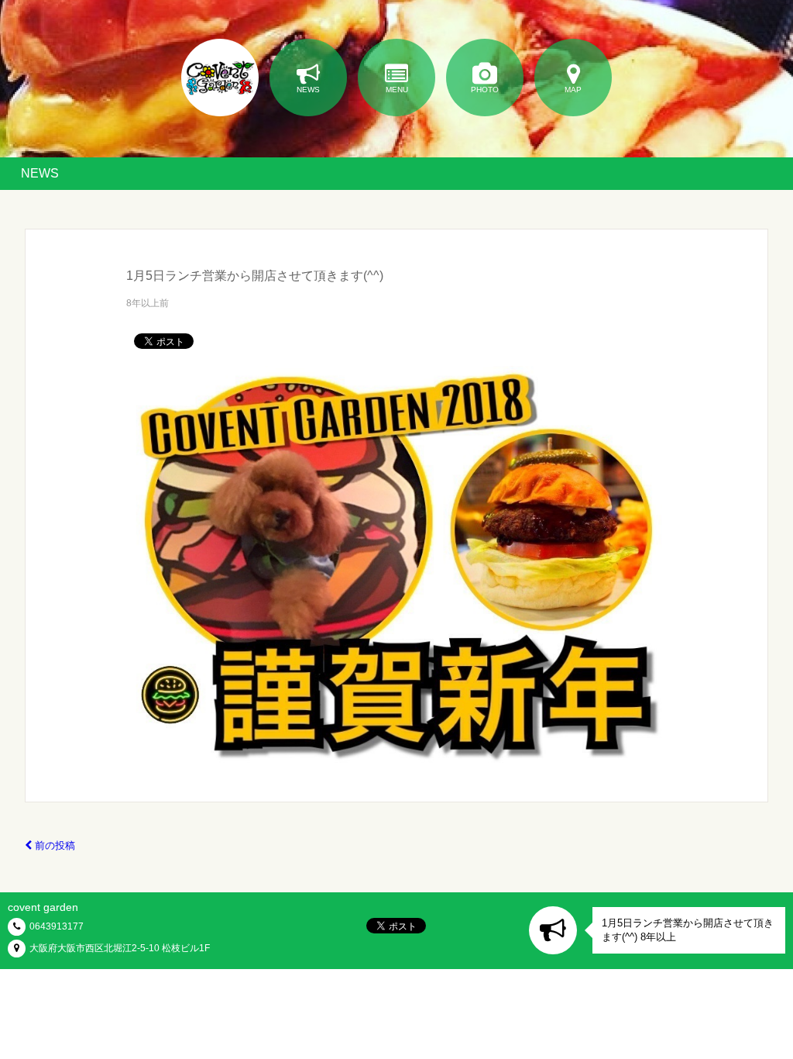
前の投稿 (53, 845)
